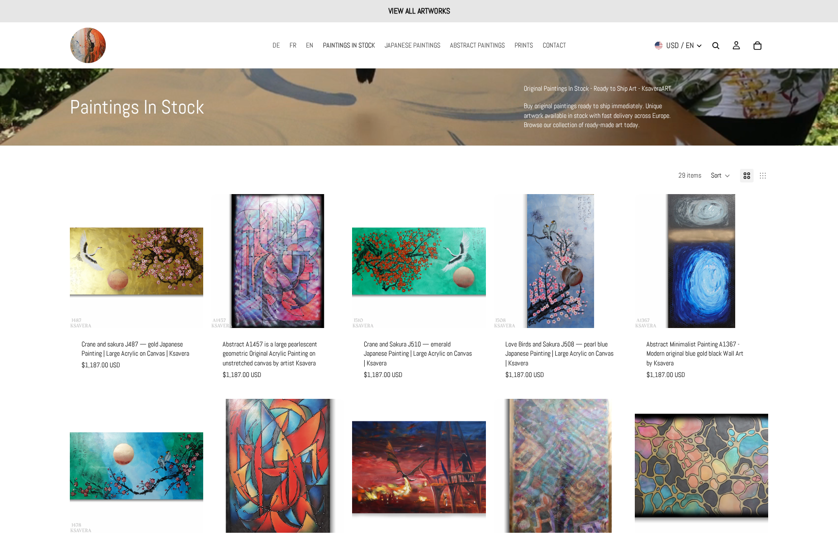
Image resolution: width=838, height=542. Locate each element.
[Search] (715, 45)
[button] (720, 175)
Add (196, 312)
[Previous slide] (84, 261)
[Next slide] (188, 261)
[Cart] (757, 45)
